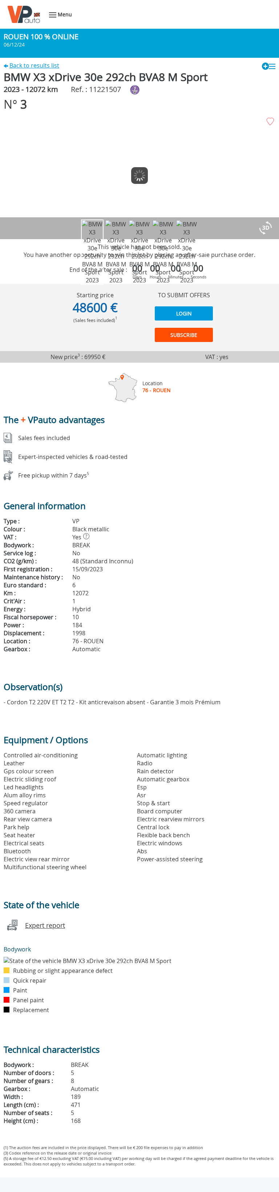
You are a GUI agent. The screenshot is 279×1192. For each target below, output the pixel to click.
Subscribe (183, 334)
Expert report (45, 925)
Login (184, 313)
